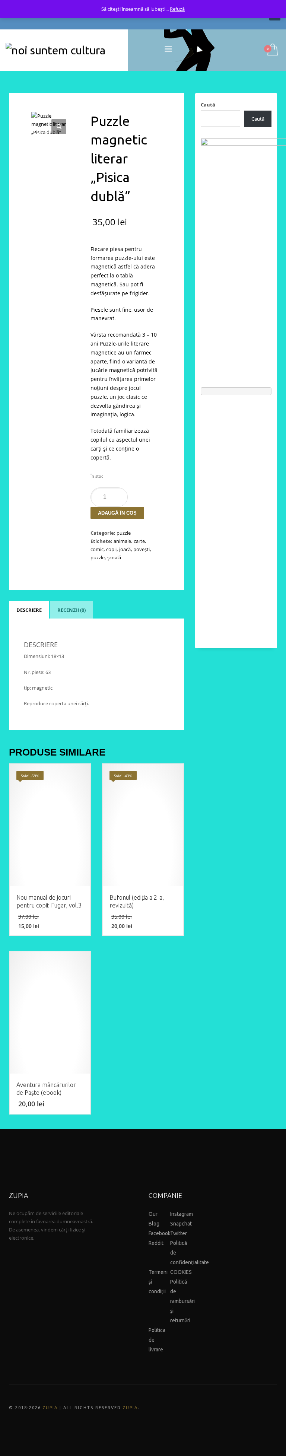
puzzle (124, 533)
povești (141, 549)
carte (139, 541)
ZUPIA (50, 1407)
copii (111, 549)
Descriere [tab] (29, 610)
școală (114, 557)
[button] (58, 126)
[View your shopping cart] (272, 50)
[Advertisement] (236, 518)
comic (97, 549)
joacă (125, 549)
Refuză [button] (177, 9)
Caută (208, 104)
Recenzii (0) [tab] (71, 610)
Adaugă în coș (117, 513)
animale (122, 541)
